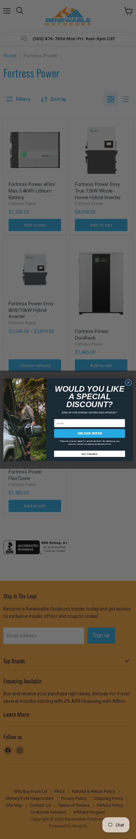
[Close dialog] (128, 382)
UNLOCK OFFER (89, 433)
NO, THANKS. (89, 454)
